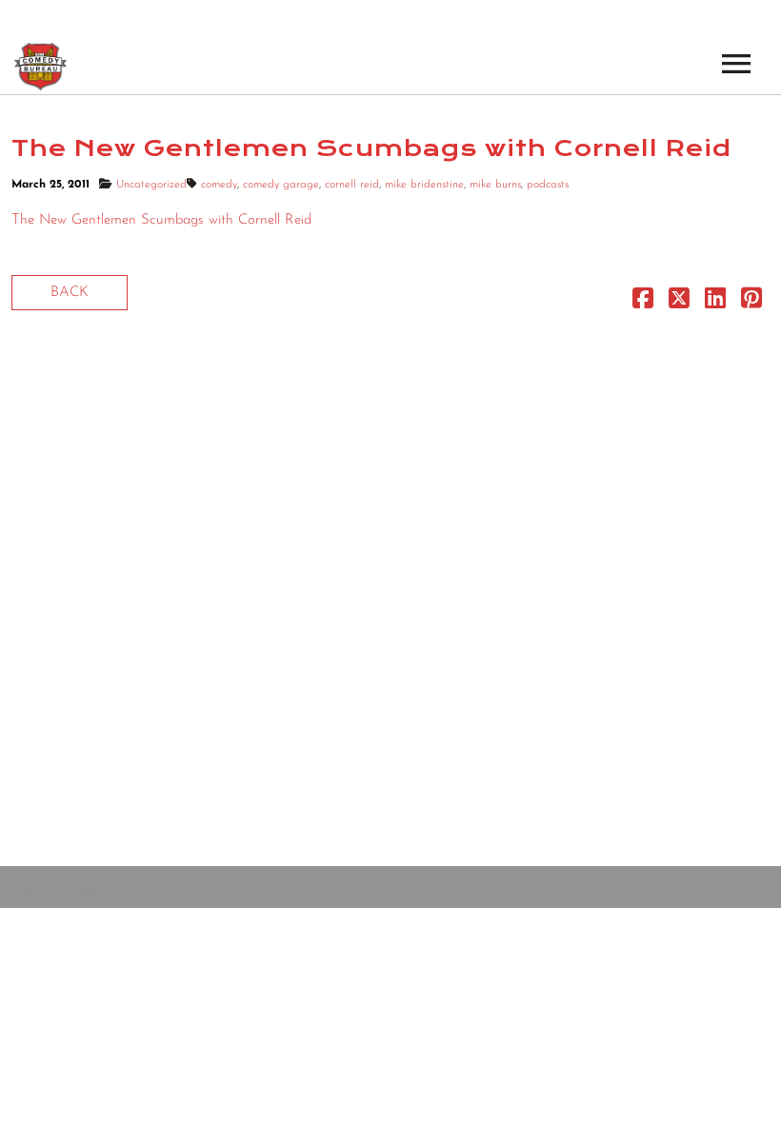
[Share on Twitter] (679, 303)
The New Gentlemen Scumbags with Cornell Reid (161, 220)
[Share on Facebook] (643, 303)
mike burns (495, 184)
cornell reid (352, 184)
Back (69, 293)
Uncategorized (151, 184)
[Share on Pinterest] (751, 303)
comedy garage (281, 184)
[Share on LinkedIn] (715, 303)
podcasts (548, 184)
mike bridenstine (424, 184)
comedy (219, 184)
